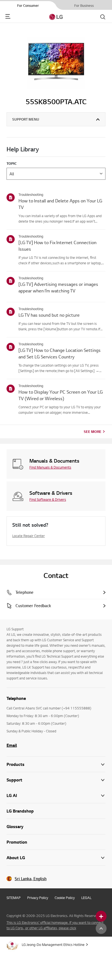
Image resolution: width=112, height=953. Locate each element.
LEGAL (86, 897)
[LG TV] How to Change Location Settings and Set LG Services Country (59, 353)
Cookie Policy (65, 897)
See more (92, 431)
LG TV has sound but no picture (49, 315)
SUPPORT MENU (25, 119)
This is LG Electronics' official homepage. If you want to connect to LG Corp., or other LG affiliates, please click (55, 925)
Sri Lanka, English (30, 879)
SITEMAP (14, 897)
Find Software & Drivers (47, 499)
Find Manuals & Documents (50, 467)
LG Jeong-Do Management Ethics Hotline (53, 944)
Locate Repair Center (28, 535)
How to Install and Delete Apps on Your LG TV (60, 203)
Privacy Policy (37, 897)
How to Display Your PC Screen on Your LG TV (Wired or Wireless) (60, 395)
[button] (56, 780)
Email (12, 745)
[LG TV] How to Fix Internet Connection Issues (57, 245)
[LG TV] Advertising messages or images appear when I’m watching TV (58, 287)
